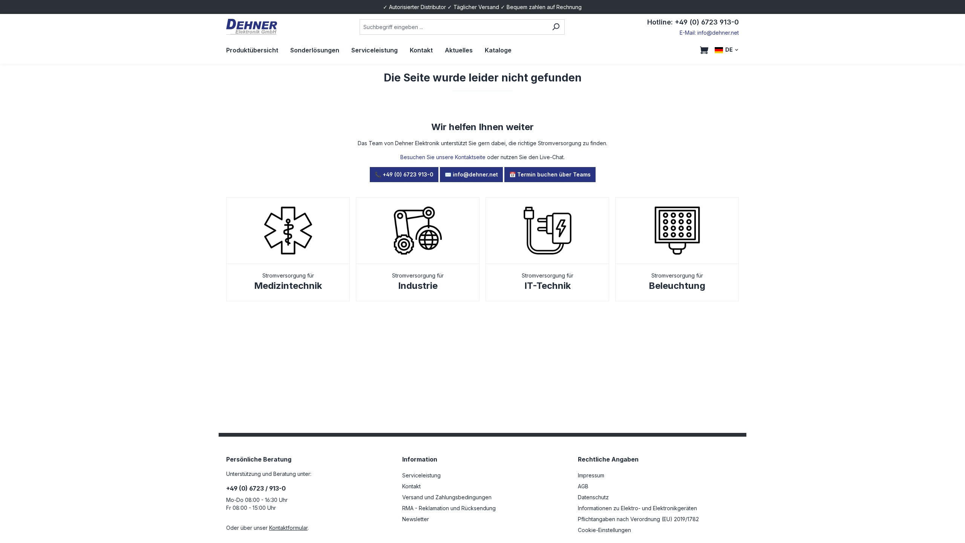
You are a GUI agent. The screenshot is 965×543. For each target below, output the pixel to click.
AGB (583, 486)
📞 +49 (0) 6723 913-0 (404, 174)
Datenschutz (593, 497)
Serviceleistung (421, 475)
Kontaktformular (288, 528)
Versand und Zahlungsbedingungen (447, 497)
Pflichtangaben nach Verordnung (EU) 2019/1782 (638, 519)
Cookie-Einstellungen (604, 530)
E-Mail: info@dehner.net (709, 32)
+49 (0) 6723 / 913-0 (256, 488)
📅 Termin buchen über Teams (550, 174)
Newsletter (415, 519)
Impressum (591, 475)
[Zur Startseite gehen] (251, 27)
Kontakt (411, 486)
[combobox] (453, 27)
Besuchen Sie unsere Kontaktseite (443, 157)
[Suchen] (556, 27)
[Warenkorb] (704, 50)
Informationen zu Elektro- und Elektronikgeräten (637, 508)
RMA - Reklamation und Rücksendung (449, 508)
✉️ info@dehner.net (471, 174)
